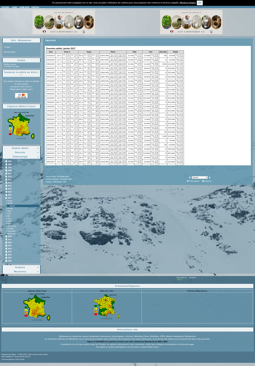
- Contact (6, 47)
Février (10, 208)
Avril (9, 213)
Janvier (12, 206)
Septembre (12, 226)
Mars (9, 211)
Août (9, 224)
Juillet (10, 221)
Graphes (27, 267)
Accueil (192, 278)
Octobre (11, 229)
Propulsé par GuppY (9, 354)
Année (9, 201)
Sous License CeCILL (22, 357)
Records (27, 152)
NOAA (10, 203)
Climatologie (26, 157)
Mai (9, 216)
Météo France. (153, 347)
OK (199, 3)
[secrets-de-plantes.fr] (64, 22)
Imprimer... (208, 181)
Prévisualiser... (195, 181)
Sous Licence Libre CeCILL (38, 354)
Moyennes (26, 271)
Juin (9, 218)
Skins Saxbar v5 (7, 357)
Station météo (25, 148)
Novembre (11, 231)
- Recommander (9, 52)
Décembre (11, 234)
